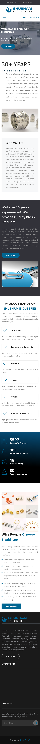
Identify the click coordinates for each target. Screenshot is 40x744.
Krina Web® (25, 740)
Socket (14, 380)
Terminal (15, 363)
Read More (8, 46)
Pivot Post (15, 397)
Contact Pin (16, 330)
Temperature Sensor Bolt (22, 347)
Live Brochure (32, 17)
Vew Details (11, 606)
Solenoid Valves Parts (21, 413)
